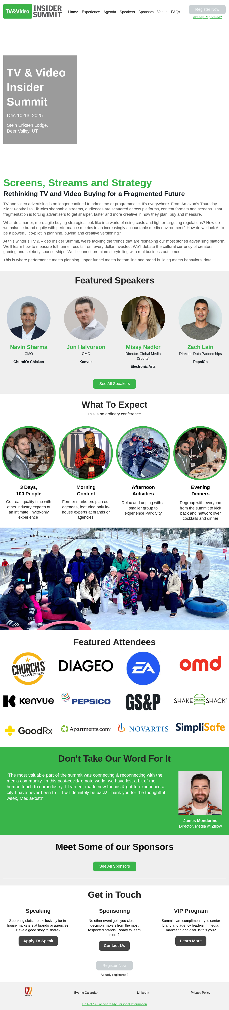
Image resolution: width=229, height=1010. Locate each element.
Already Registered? (207, 17)
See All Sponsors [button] (114, 866)
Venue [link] (162, 12)
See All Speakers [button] (114, 383)
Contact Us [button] (114, 945)
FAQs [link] (175, 12)
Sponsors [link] (146, 12)
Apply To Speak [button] (38, 941)
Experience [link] (91, 12)
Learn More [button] (191, 941)
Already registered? (114, 974)
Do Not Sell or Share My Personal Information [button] (114, 1004)
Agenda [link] (110, 12)
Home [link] (73, 12)
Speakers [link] (127, 12)
